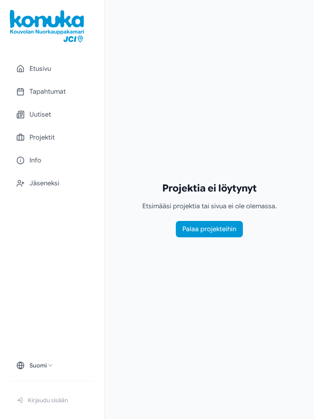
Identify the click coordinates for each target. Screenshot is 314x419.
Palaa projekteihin (209, 229)
